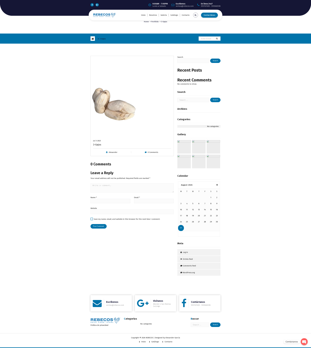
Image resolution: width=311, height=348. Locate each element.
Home (146, 22)
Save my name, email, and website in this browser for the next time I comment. (127, 219)
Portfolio (155, 22)
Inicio (143, 15)
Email (137, 197)
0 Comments (153, 152)
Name (94, 197)
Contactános (209, 15)
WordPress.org (189, 272)
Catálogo (174, 15)
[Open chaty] (304, 341)
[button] (217, 38)
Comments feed (189, 266)
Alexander (113, 152)
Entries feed (188, 259)
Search (180, 57)
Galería (164, 15)
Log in (185, 252)
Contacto (186, 15)
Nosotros (153, 15)
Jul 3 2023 (97, 141)
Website (94, 208)
